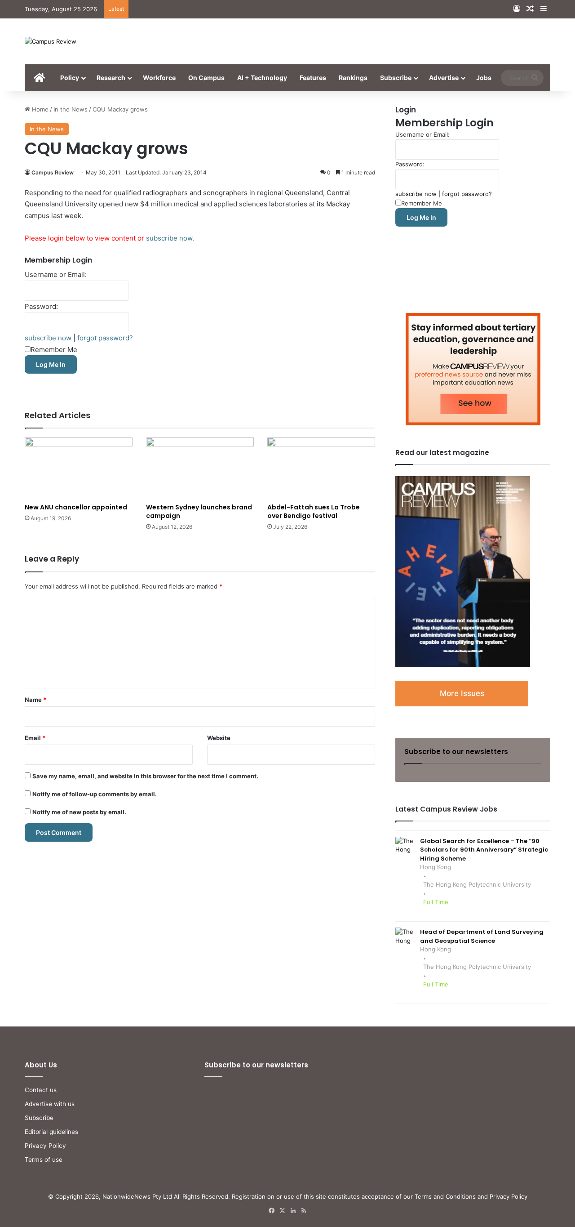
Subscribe (395, 77)
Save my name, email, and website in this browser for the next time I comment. (145, 776)
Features (313, 77)
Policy (69, 77)
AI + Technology (262, 77)
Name (35, 699)
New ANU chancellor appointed (76, 507)
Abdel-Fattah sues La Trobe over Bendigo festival (313, 511)
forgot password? (105, 338)
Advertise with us (50, 1103)
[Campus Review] (50, 41)
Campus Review (52, 172)
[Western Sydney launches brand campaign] (200, 467)
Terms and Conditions (445, 1196)
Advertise (444, 77)
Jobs (483, 77)
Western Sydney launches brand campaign (199, 511)
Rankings (353, 77)
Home (39, 109)
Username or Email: (56, 274)
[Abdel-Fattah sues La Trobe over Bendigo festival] (321, 467)
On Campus (206, 77)
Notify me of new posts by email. (79, 812)
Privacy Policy (45, 1145)
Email (35, 737)
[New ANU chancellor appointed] (79, 467)
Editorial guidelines (51, 1131)
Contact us (41, 1089)
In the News (70, 109)
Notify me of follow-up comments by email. (94, 794)
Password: (41, 306)
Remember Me (54, 349)
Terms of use (43, 1159)
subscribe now (169, 238)
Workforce (159, 77)
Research (111, 77)
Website (218, 737)
